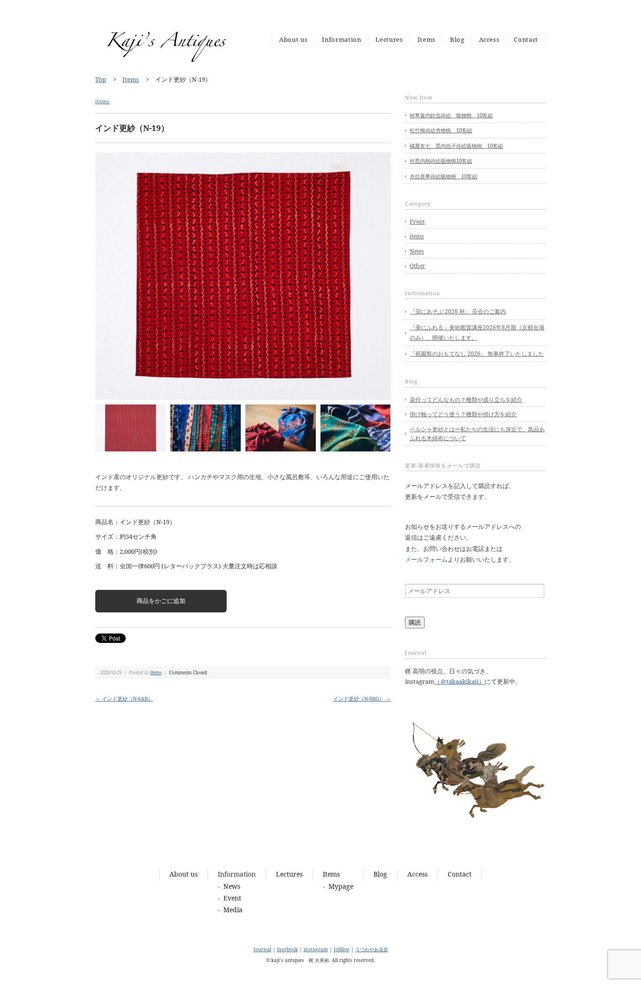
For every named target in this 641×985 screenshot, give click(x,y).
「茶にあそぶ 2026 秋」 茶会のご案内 (458, 311)
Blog (457, 39)
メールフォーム (426, 559)
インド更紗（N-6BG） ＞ (362, 698)
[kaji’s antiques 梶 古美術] (165, 26)
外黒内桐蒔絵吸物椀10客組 (441, 160)
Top (100, 79)
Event (417, 222)
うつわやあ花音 (371, 949)
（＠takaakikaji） (459, 681)
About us (293, 39)
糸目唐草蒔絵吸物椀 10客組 (443, 176)
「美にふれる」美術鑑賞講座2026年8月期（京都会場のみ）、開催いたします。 (477, 332)
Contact (526, 39)
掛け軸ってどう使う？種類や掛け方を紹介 (463, 414)
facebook (287, 949)
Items (426, 39)
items (102, 101)
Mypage (340, 886)
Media (233, 909)
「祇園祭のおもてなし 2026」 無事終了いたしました (477, 354)
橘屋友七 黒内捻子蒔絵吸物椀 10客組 (456, 145)
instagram (316, 949)
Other (417, 266)
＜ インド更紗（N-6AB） (124, 698)
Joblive (342, 949)
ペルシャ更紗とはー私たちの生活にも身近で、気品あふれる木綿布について (477, 434)
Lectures (389, 39)
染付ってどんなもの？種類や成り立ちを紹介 (466, 400)
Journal (262, 949)
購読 (415, 622)
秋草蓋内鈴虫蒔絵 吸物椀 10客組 (451, 115)
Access (489, 39)
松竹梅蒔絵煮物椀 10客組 (441, 130)
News (417, 251)
